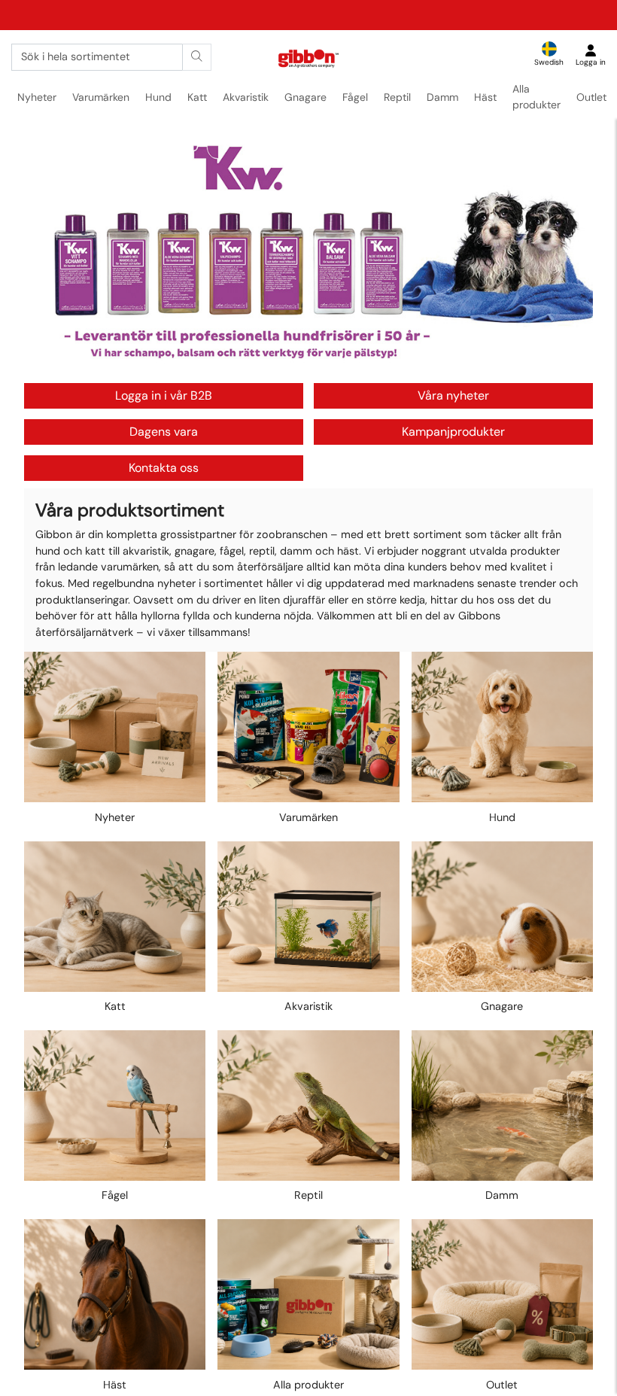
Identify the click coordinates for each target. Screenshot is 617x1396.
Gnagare (305, 97)
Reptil (397, 97)
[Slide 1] (299, 362)
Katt (197, 97)
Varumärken (100, 97)
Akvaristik (246, 97)
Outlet (591, 97)
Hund (158, 97)
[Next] (567, 255)
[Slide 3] (318, 362)
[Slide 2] (309, 362)
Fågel (355, 97)
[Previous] (50, 255)
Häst (485, 97)
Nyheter (36, 97)
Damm (442, 97)
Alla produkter (536, 96)
